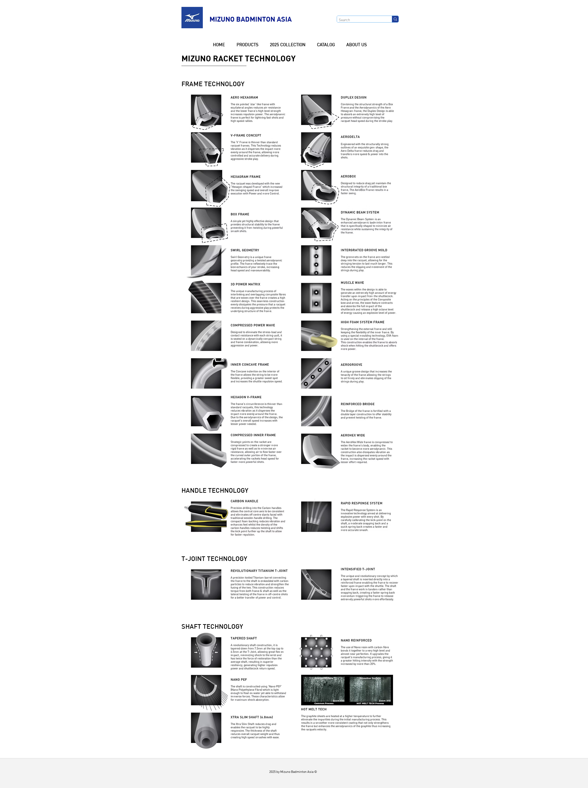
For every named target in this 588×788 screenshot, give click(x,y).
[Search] (395, 19)
